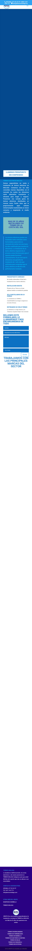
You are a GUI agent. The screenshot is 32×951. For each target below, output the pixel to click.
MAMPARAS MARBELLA (9, 902)
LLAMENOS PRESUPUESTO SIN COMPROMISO (16, 173)
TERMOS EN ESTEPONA (15, 944)
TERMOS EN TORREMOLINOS (15, 933)
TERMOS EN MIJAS (15, 940)
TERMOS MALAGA (8, 905)
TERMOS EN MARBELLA (15, 936)
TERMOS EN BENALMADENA (15, 931)
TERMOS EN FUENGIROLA (15, 942)
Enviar (25, 354)
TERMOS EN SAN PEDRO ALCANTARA (15, 938)
